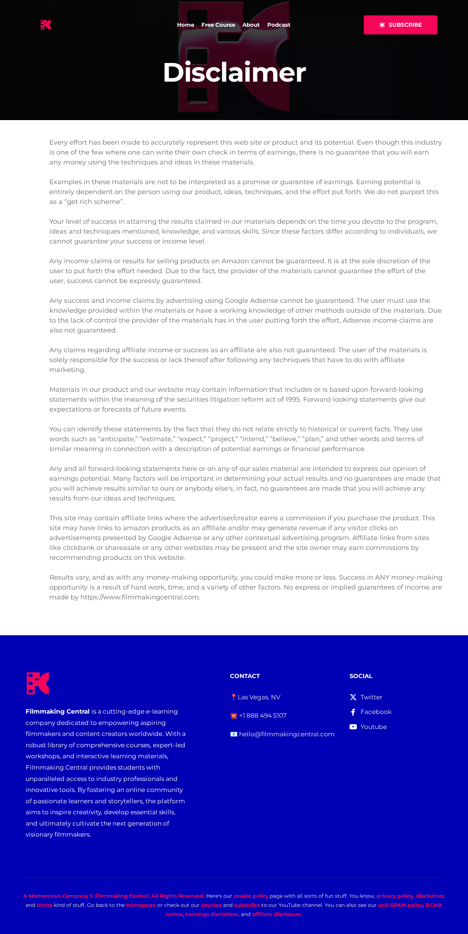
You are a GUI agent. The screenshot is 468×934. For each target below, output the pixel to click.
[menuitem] (185, 25)
